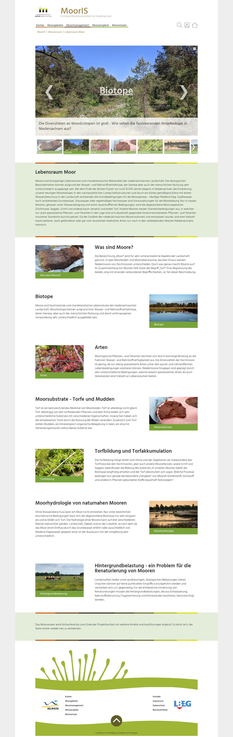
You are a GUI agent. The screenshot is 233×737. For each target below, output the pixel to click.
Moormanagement (74, 705)
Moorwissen (71, 714)
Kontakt (157, 697)
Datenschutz (159, 705)
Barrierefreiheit (160, 710)
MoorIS (74, 11)
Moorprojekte (71, 710)
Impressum (158, 701)
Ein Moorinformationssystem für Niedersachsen (86, 16)
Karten (68, 697)
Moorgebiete (71, 701)
